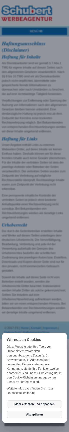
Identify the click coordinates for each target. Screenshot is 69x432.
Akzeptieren (34, 414)
